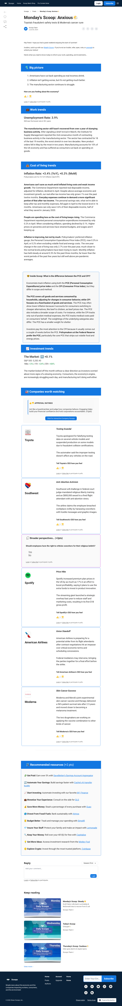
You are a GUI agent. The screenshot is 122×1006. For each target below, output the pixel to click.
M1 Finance (82, 792)
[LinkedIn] (92, 986)
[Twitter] (86, 986)
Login (98, 3)
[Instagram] (86, 992)
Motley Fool (84, 842)
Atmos (76, 813)
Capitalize (81, 835)
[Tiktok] (104, 986)
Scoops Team (33, 28)
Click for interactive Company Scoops (61, 418)
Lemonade (92, 828)
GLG (77, 799)
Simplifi (81, 821)
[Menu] (117, 3)
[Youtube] (98, 986)
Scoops (26, 11)
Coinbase (86, 849)
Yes (30, 552)
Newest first (88, 863)
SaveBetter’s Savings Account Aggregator (73, 775)
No (29, 555)
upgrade (89, 47)
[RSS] (92, 992)
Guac (88, 806)
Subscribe (109, 3)
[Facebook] (110, 986)
